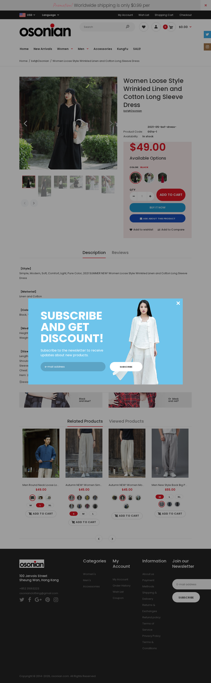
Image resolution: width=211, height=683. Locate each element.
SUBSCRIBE (126, 366)
